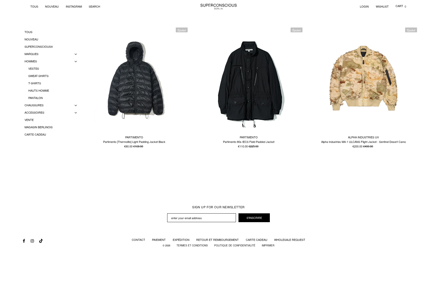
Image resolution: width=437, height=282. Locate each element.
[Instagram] (32, 240)
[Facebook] (23, 240)
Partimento (134, 137)
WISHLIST (382, 6)
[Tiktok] (40, 239)
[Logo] (218, 6)
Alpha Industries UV (363, 137)
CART (401, 6)
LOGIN (364, 6)
